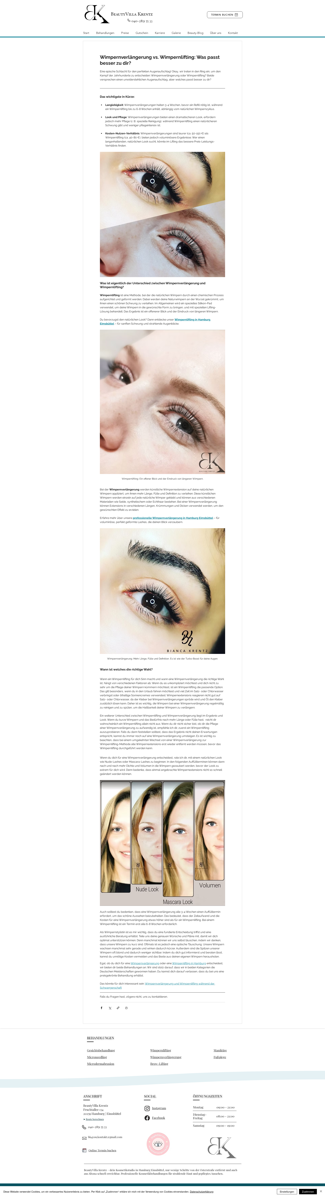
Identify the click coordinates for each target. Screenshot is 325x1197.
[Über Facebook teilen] (101, 1007)
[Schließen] (321, 1191)
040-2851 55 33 (97, 1127)
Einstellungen (287, 1191)
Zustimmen (308, 1191)
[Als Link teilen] (118, 1007)
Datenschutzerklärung (201, 1191)
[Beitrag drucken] (126, 1007)
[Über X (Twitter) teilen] (109, 1007)
